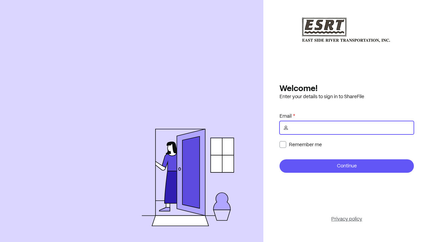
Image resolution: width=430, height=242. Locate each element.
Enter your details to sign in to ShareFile (322, 96)
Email (286, 116)
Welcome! (298, 88)
